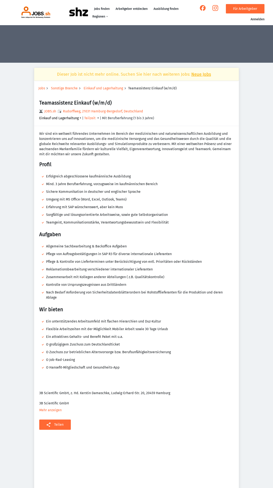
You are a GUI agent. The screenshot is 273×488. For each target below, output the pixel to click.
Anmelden (257, 19)
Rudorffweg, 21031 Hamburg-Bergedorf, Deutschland (103, 111)
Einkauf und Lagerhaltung (103, 88)
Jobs (41, 88)
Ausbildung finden (166, 9)
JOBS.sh (50, 111)
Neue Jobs (201, 74)
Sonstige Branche (64, 88)
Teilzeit (90, 118)
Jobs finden (102, 9)
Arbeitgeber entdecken (132, 9)
